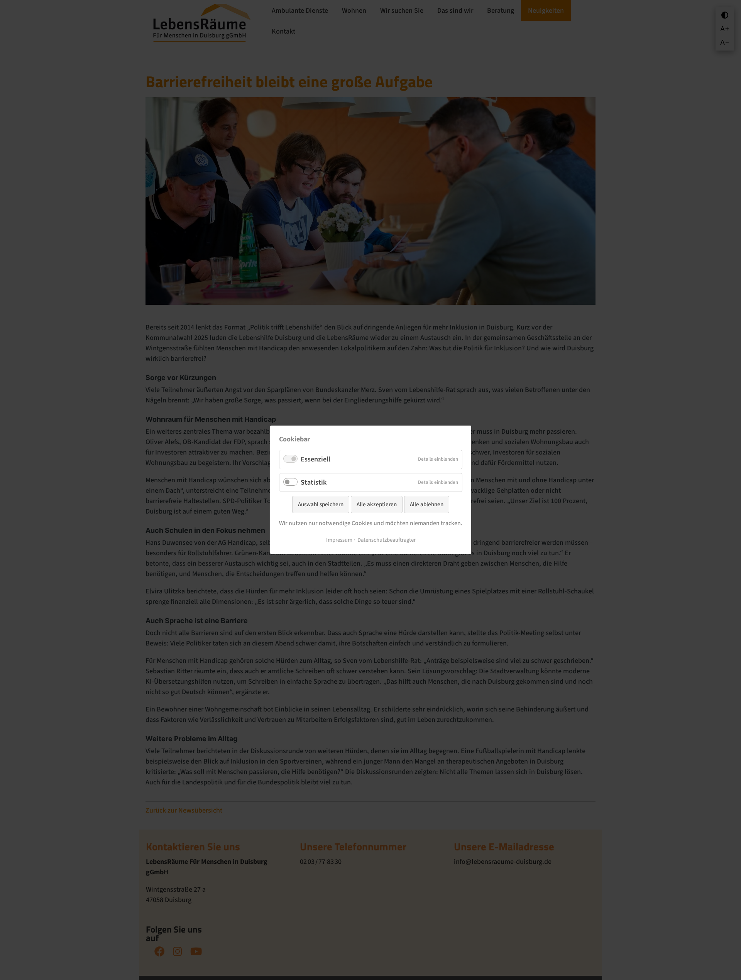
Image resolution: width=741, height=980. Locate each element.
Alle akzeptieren (377, 505)
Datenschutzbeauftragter (386, 540)
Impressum (339, 540)
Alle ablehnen (426, 505)
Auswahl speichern (320, 505)
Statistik (314, 482)
